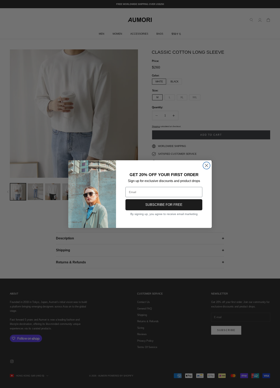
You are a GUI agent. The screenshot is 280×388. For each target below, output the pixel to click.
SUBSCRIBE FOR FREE (163, 204)
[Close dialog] (206, 165)
